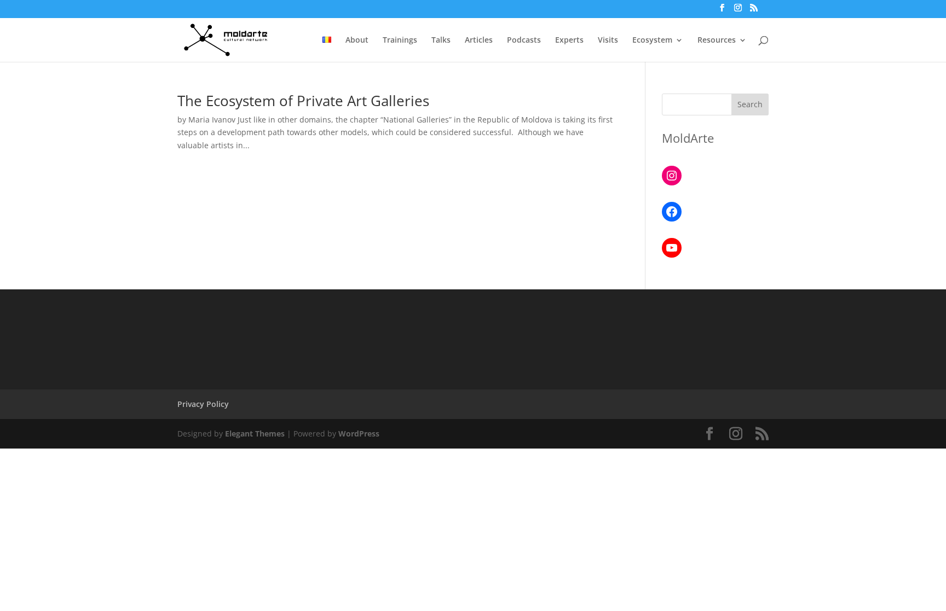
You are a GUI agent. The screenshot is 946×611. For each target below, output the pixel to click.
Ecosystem (652, 40)
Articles (479, 40)
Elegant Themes (255, 433)
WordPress (358, 433)
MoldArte (688, 138)
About (356, 40)
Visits (608, 40)
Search (750, 104)
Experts (569, 40)
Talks (441, 40)
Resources (716, 40)
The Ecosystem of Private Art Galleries (303, 100)
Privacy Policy (203, 404)
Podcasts (524, 40)
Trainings (400, 40)
